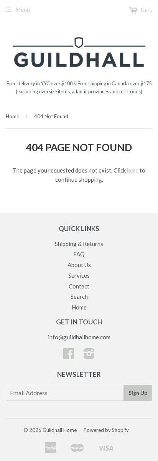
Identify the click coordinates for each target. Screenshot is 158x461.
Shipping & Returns (79, 243)
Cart (146, 9)
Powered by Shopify (106, 430)
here (132, 170)
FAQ (79, 254)
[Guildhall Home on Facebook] (68, 355)
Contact (79, 286)
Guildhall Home (60, 430)
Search (79, 296)
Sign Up (137, 392)
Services (79, 275)
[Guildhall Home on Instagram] (89, 355)
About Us (79, 264)
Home (12, 116)
